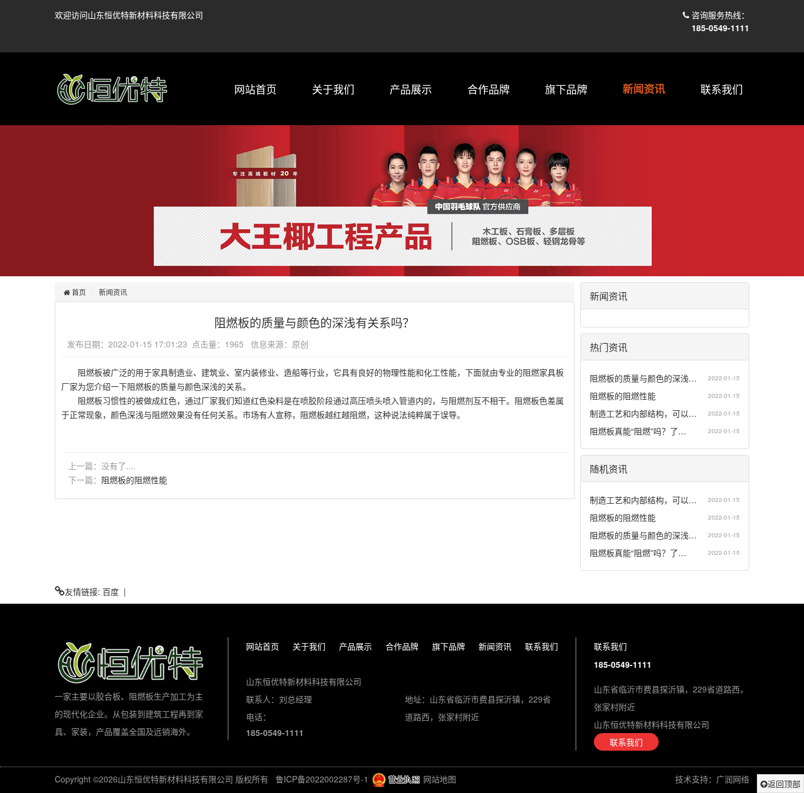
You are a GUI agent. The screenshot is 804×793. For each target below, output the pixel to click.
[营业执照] (396, 779)
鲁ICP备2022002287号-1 (321, 779)
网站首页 (255, 88)
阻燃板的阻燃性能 (134, 480)
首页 (78, 292)
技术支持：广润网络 (712, 779)
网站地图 (439, 779)
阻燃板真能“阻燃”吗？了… (638, 431)
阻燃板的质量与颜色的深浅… (643, 378)
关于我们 (333, 88)
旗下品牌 (566, 88)
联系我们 (721, 88)
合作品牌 (488, 88)
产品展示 (411, 88)
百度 (110, 591)
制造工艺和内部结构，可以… (643, 413)
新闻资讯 (644, 88)
